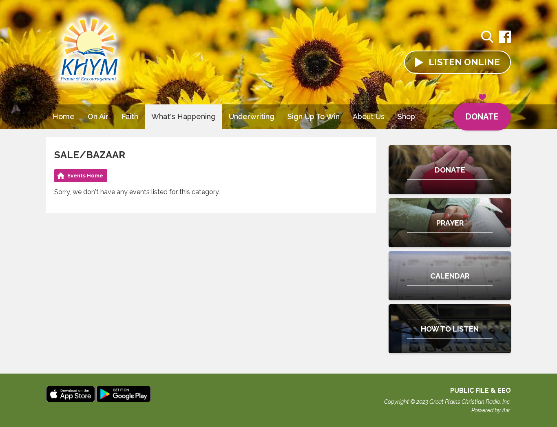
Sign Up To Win (313, 116)
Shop (406, 116)
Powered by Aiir (490, 410)
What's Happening (183, 116)
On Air (98, 116)
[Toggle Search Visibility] (487, 38)
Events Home (85, 176)
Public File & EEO (480, 390)
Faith (130, 116)
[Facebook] (505, 41)
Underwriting (251, 116)
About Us (369, 116)
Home (64, 116)
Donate (482, 117)
